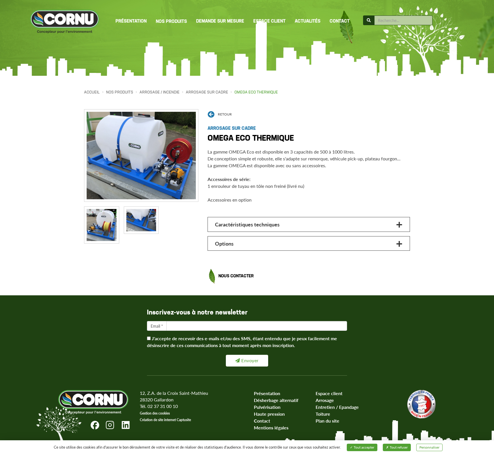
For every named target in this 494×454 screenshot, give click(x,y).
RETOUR (225, 114)
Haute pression (269, 414)
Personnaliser (429, 447)
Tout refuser (398, 447)
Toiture (323, 414)
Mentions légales (271, 427)
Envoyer (249, 360)
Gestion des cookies (155, 413)
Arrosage (325, 400)
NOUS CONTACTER (236, 276)
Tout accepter (363, 447)
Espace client (269, 21)
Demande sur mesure (220, 21)
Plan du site (327, 420)
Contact (340, 21)
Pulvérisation (267, 407)
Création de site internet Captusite (165, 419)
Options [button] (224, 243)
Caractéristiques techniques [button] (247, 224)
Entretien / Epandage (337, 407)
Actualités (307, 21)
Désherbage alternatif (276, 400)
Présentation (131, 21)
